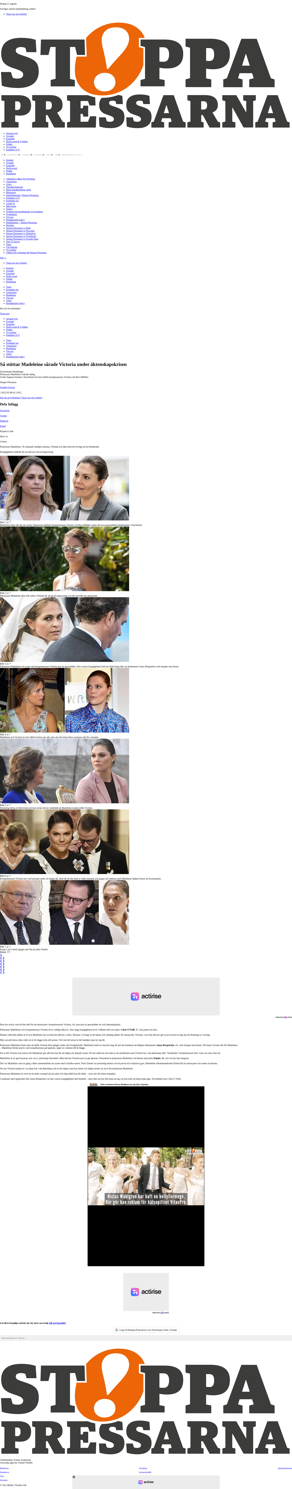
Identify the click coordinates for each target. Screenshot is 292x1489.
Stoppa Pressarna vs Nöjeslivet (21, 233)
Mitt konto (11, 206)
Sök (2, 257)
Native (9, 209)
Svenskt (10, 136)
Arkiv (57, 155)
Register (10, 225)
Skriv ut (4, 436)
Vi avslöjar (11, 147)
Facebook (4, 410)
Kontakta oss (14, 155)
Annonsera (27, 155)
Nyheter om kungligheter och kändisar (24, 211)
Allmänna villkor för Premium (20, 179)
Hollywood (11, 168)
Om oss (50, 155)
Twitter (3, 415)
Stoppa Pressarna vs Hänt (18, 228)
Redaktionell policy (72, 155)
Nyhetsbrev (11, 214)
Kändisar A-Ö (13, 149)
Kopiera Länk (6, 431)
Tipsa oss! (5, 313)
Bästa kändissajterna (285, 1468)
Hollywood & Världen (17, 141)
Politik (9, 144)
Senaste (9, 160)
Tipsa (3, 155)
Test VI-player (13, 241)
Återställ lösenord (14, 187)
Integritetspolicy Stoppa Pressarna (22, 195)
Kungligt (10, 139)
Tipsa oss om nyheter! (16, 14)
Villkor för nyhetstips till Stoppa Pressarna (26, 252)
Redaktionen (4, 1468)
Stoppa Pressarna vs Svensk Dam (22, 239)
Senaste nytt (12, 133)
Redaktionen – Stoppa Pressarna (21, 222)
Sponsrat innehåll (145, 1472)
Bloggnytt (11, 192)
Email (3, 426)
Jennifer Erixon (7, 387)
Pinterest (4, 421)
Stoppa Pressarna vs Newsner (20, 230)
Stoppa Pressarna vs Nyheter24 (21, 236)
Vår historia (11, 247)
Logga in (10, 203)
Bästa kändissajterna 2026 (18, 189)
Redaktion (39, 155)
